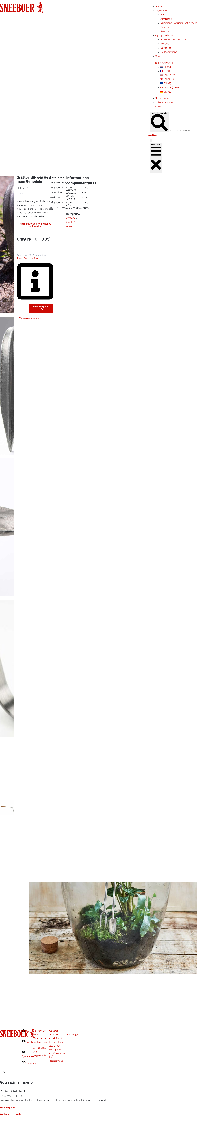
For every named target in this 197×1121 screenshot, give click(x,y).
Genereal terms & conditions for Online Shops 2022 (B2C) (56, 1038)
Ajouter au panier (41, 307)
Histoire (164, 44)
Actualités (166, 19)
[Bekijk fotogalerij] (7, 876)
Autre (158, 107)
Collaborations (168, 52)
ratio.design (72, 1035)
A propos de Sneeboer (173, 39)
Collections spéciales (167, 102)
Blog (162, 15)
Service (164, 31)
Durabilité (165, 48)
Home (158, 6)
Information (161, 11)
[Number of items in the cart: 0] (151, 140)
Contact (159, 56)
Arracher (71, 218)
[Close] (4, 1073)
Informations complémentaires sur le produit (35, 225)
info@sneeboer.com (43, 1055)
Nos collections (164, 98)
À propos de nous (165, 35)
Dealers (164, 27)
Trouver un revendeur (30, 318)
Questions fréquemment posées (178, 23)
